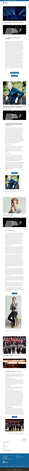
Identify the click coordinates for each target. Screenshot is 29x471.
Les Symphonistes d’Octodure (7, 466)
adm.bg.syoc (5, 356)
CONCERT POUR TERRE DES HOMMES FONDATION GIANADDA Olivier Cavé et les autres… (14, 107)
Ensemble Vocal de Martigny (19, 456)
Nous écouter (13, 466)
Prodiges (4, 443)
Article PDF (14, 293)
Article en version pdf (14, 72)
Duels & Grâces (5, 447)
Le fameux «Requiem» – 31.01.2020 (11, 355)
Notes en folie (5, 448)
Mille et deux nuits (8, 215)
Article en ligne (14, 75)
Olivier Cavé (17, 457)
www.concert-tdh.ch (7, 163)
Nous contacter (22, 466)
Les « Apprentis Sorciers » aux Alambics (13, 22)
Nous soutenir (17, 466)
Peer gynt (4, 444)
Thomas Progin (5, 23)
